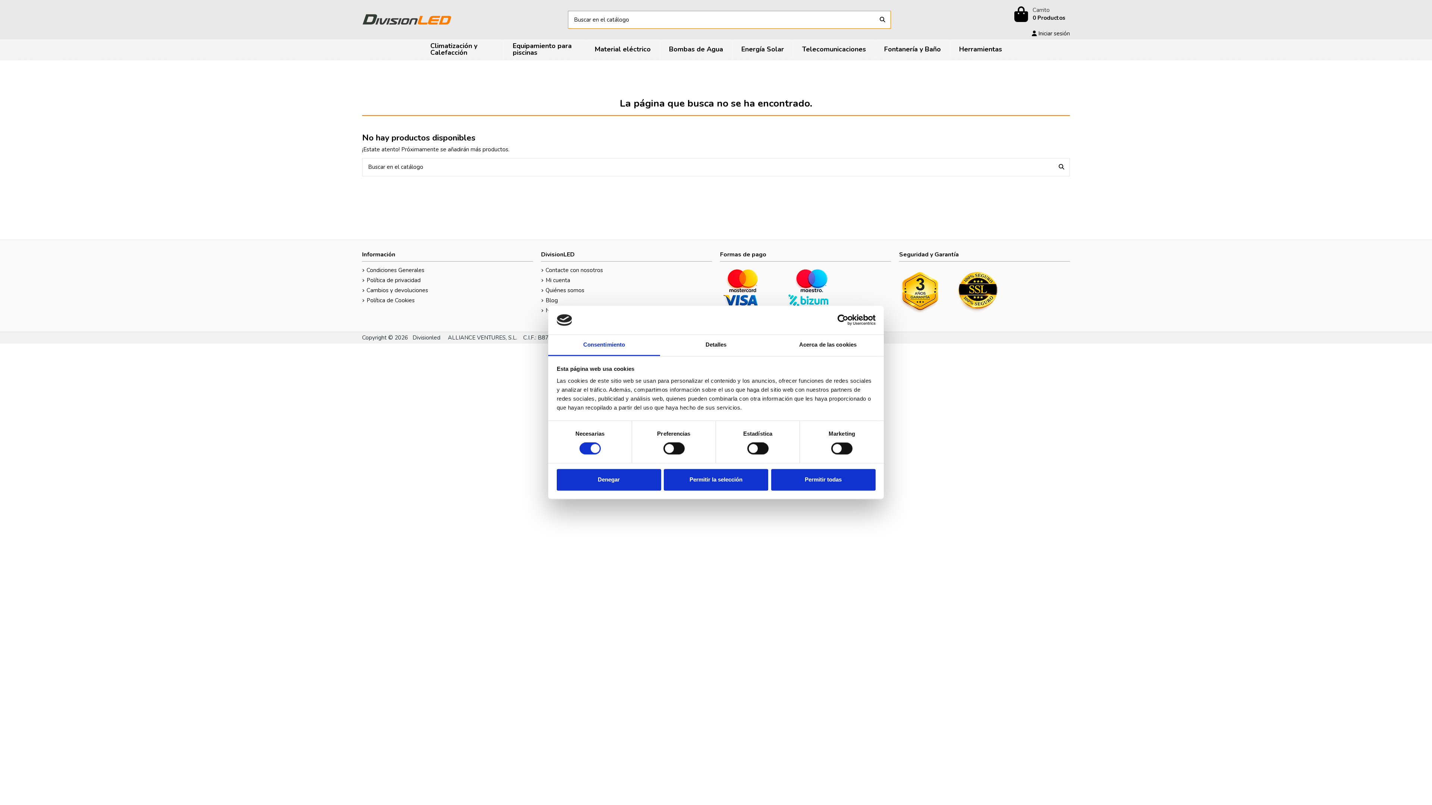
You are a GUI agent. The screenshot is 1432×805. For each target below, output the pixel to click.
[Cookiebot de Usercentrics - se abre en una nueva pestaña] (843, 320)
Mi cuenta (558, 280)
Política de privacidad (394, 280)
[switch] (674, 449)
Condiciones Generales (395, 270)
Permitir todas (823, 479)
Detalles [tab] (716, 344)
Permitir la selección (716, 479)
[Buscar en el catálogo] (882, 20)
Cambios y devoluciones (397, 290)
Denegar (609, 479)
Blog (552, 300)
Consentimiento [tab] (604, 344)
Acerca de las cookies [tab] (828, 344)
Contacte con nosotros (574, 270)
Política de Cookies (391, 300)
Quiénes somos (565, 290)
